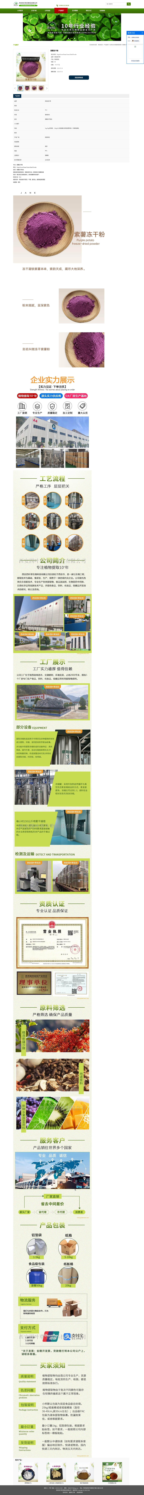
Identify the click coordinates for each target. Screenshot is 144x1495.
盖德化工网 (72, 1492)
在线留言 (102, 10)
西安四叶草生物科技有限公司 (63, 1490)
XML (88, 1490)
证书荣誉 (75, 10)
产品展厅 (61, 10)
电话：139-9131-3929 (57, 1488)
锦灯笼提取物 (84, 1483)
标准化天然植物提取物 (115, 44)
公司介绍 (34, 10)
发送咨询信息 (79, 77)
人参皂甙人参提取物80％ (56, 1483)
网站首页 (100, 44)
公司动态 (47, 10)
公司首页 (20, 10)
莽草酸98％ (28, 1483)
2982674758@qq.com (73, 1488)
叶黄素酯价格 (112, 1483)
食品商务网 (80, 1492)
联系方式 (88, 10)
